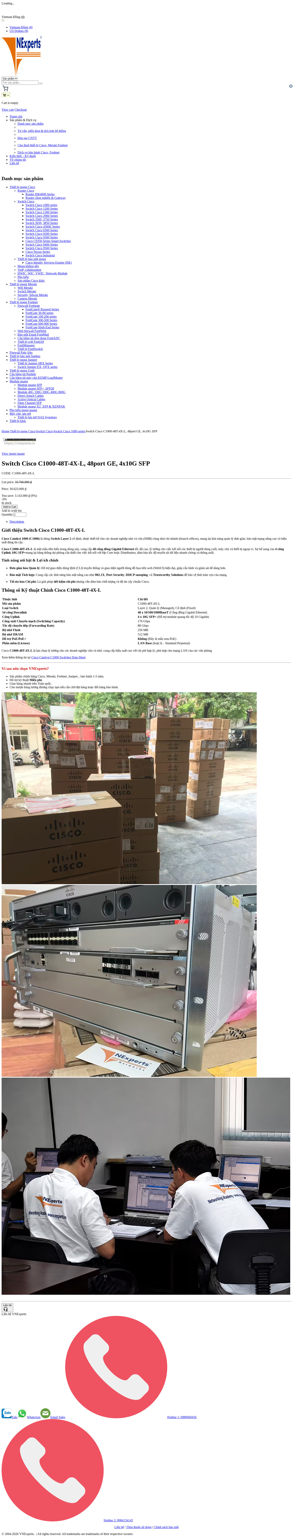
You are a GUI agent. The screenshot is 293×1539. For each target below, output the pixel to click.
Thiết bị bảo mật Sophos (25, 356)
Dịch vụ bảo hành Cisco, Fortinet (38, 152)
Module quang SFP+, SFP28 (36, 388)
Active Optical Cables (31, 399)
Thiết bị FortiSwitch (30, 349)
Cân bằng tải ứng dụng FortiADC (39, 338)
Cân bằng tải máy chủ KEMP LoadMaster (36, 377)
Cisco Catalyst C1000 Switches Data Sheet (58, 657)
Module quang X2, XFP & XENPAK (41, 406)
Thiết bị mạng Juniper (23, 359)
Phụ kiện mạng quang (23, 410)
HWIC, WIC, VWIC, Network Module (42, 273)
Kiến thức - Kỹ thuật (23, 156)
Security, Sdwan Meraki (33, 295)
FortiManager (26, 345)
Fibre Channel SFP (30, 403)
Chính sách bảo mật (166, 1527)
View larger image (13, 453)
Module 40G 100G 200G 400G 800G (42, 392)
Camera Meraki (27, 298)
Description (17, 521)
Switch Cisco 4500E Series (43, 226)
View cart (8, 109)
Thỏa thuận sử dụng (138, 1527)
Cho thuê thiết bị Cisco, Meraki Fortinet (43, 145)
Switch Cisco (26, 201)
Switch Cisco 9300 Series (42, 237)
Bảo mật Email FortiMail (33, 334)
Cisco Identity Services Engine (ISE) (49, 262)
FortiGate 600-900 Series (41, 323)
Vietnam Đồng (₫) (21, 27)
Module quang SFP (30, 385)
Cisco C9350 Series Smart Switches (48, 241)
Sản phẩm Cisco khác (31, 280)
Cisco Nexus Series (38, 251)
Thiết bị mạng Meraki (23, 284)
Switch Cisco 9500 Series (42, 248)
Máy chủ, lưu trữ (20, 413)
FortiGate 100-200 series (41, 316)
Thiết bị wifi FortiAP (31, 341)
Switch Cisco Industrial (40, 255)
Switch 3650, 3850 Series (42, 223)
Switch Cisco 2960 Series (42, 215)
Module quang (19, 381)
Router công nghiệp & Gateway (46, 197)
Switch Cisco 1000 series (41, 205)
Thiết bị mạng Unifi (22, 370)
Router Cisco (26, 190)
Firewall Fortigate (29, 305)
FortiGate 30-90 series (39, 313)
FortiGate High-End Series (42, 327)
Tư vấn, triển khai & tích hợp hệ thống (42, 131)
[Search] (40, 83)
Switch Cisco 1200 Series (42, 208)
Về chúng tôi (18, 159)
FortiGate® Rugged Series (42, 309)
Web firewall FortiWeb (32, 331)
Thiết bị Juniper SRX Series (35, 363)
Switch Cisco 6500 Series (42, 230)
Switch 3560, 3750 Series (42, 219)
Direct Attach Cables (31, 395)
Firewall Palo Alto (21, 352)
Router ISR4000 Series (40, 194)
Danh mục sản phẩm (30, 123)
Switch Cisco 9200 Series (42, 233)
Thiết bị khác (18, 421)
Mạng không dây (28, 266)
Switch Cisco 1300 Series (42, 212)
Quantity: (7, 514)
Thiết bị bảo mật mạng (32, 259)
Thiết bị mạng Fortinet (24, 302)
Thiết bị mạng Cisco (22, 187)
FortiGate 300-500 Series (41, 320)
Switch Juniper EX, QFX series (37, 367)
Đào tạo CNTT (27, 138)
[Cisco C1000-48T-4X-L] (19, 447)
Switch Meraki (27, 291)
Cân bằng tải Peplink (23, 374)
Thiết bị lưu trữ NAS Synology (37, 417)
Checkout (21, 109)
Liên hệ (14, 163)
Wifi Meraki (25, 287)
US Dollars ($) (19, 31)
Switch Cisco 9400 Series (42, 244)
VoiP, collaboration (29, 269)
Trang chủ (16, 116)
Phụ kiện (23, 277)
